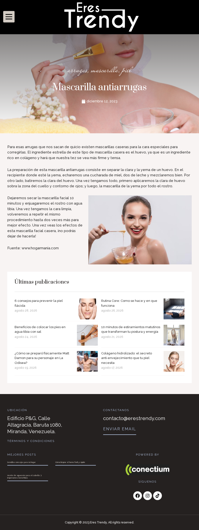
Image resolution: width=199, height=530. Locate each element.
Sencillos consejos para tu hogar (21, 462)
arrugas (77, 70)
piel (126, 70)
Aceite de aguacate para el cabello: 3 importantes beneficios (24, 476)
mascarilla (104, 70)
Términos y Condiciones (31, 441)
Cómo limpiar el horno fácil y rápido (70, 462)
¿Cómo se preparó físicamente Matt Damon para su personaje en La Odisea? (42, 358)
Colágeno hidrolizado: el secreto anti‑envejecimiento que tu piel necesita (126, 358)
